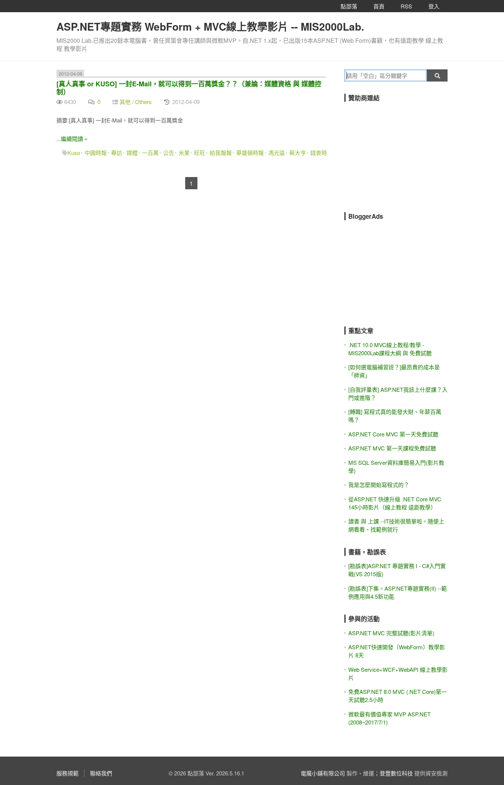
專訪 (116, 152)
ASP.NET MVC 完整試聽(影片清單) (391, 633)
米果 (184, 152)
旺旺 (199, 152)
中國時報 (95, 152)
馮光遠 (276, 152)
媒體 (132, 152)
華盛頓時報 (250, 152)
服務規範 (67, 773)
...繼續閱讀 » (71, 138)
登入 (433, 6)
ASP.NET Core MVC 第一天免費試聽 (393, 434)
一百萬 (150, 152)
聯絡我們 (101, 773)
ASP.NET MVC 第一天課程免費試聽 (392, 448)
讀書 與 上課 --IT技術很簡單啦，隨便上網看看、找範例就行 (396, 525)
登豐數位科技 (396, 773)
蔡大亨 (297, 152)
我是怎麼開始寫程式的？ (378, 484)
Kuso (74, 152)
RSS (406, 6)
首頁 (378, 6)
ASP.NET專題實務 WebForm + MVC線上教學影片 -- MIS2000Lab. (210, 26)
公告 (168, 152)
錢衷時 (318, 152)
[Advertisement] (399, 152)
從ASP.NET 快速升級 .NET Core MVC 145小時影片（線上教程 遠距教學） (394, 503)
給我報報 (221, 152)
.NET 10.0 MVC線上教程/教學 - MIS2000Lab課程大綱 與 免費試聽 (390, 349)
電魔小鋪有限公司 (323, 773)
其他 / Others (136, 102)
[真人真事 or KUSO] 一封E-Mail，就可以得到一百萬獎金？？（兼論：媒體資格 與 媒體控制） (188, 88)
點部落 (349, 6)
